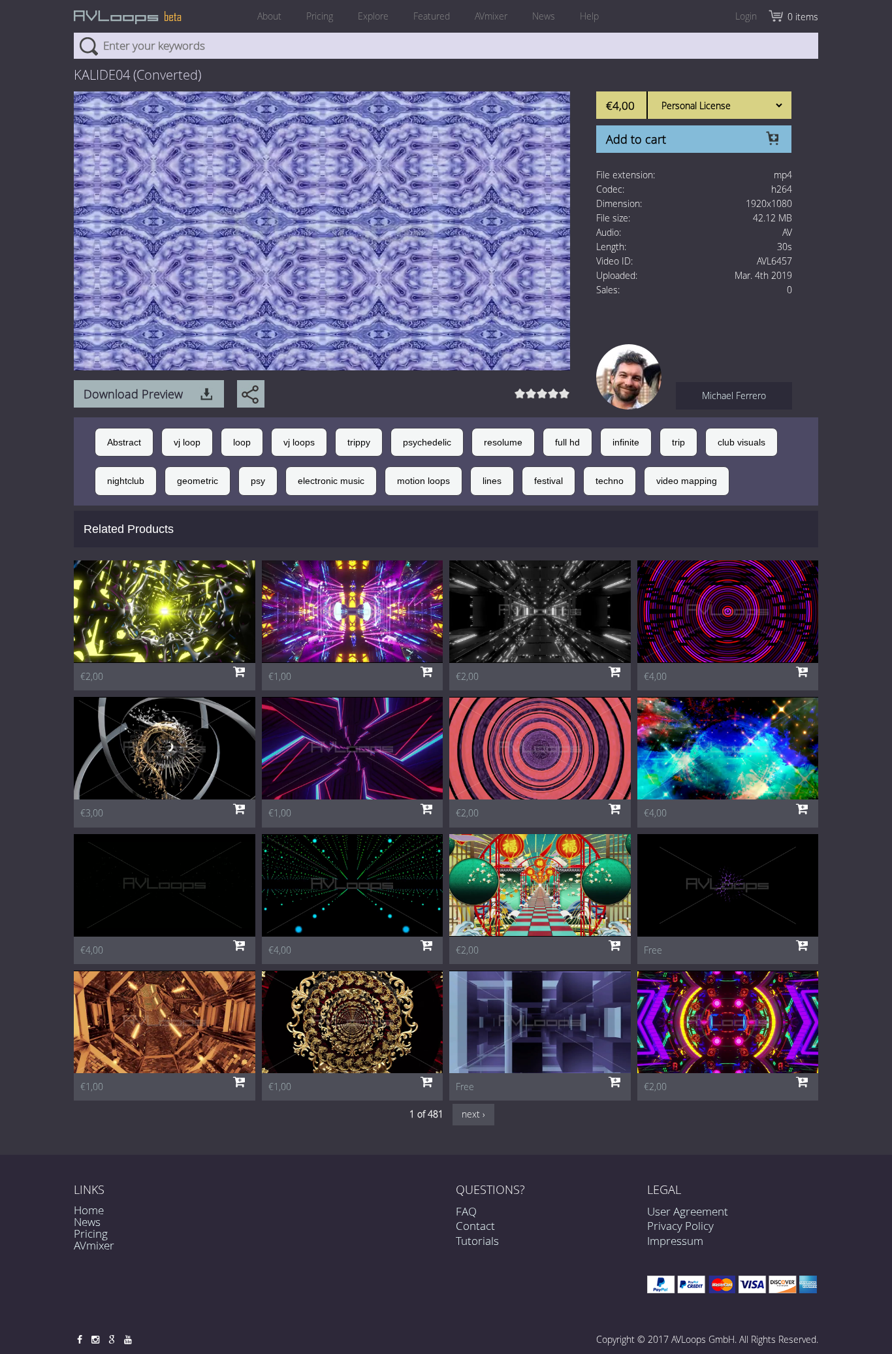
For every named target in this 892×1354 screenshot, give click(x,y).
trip (678, 442)
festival (548, 481)
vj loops (299, 442)
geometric (197, 481)
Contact (475, 1225)
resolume (503, 442)
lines (492, 481)
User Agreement (687, 1211)
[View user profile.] (628, 376)
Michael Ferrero (734, 395)
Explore (373, 16)
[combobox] (446, 46)
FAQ (466, 1211)
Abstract (124, 442)
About (269, 16)
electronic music (331, 481)
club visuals (741, 442)
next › (473, 1114)
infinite (626, 442)
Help (589, 16)
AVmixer (491, 16)
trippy (358, 442)
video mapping (686, 481)
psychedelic (427, 442)
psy (258, 481)
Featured (431, 16)
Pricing (319, 16)
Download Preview (133, 394)
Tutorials (477, 1240)
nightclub (125, 481)
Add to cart (636, 139)
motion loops (423, 481)
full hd (567, 442)
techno (610, 481)
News (543, 16)
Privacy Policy (680, 1225)
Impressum (675, 1240)
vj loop (187, 442)
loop (242, 442)
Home (89, 1209)
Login (746, 16)
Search (88, 45)
